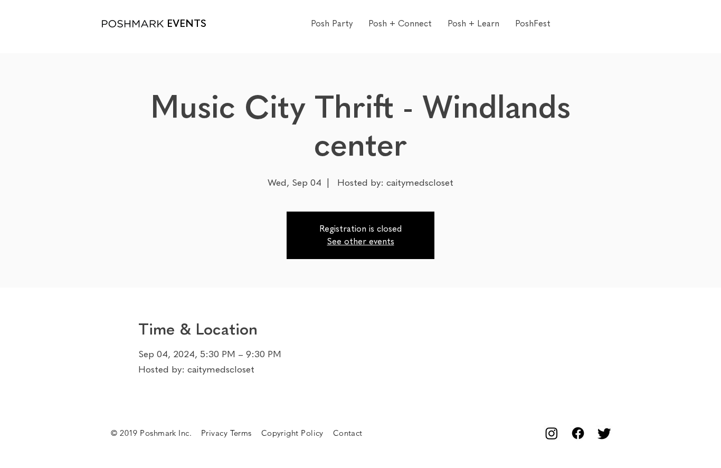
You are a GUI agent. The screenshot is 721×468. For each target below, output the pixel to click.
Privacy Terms (231, 433)
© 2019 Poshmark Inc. (156, 433)
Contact (348, 433)
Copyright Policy (297, 433)
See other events (360, 241)
